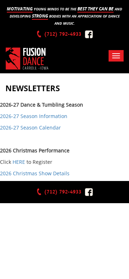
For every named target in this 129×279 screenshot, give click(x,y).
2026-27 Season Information (33, 116)
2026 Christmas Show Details (35, 173)
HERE (19, 161)
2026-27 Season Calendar (30, 127)
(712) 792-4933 (62, 34)
